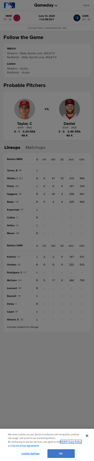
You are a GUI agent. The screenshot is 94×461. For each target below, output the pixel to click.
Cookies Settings (30, 453)
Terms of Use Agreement (25, 445)
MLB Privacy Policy (71, 441)
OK (61, 453)
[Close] (87, 436)
